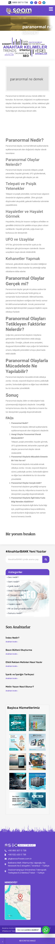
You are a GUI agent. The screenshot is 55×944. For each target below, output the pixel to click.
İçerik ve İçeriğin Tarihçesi (20, 674)
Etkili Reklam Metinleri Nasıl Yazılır (24, 662)
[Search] (45, 559)
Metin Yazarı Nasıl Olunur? (20, 686)
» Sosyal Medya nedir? (17, 599)
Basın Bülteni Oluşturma (19, 650)
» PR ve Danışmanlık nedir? (19, 608)
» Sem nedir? (13, 581)
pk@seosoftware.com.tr (20, 858)
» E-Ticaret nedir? (15, 595)
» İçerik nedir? (13, 586)
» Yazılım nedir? (14, 604)
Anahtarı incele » (12, 642)
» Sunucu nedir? (14, 613)
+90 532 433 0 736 (17, 854)
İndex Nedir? (12, 637)
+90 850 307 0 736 (17, 850)
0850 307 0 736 (20, 2)
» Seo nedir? (12, 577)
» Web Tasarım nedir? (17, 590)
